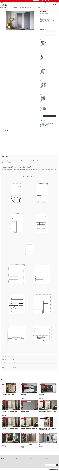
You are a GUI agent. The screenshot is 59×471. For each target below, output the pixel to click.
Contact (52, 2)
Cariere (45, 2)
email (46, 464)
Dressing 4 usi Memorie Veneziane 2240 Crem (10, 394)
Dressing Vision (23, 394)
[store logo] (3, 5)
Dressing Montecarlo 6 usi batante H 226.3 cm (10, 411)
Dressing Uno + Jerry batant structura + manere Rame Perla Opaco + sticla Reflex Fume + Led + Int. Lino (29, 444)
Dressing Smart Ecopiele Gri (26, 411)
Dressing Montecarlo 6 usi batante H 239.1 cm (10, 428)
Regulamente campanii (19, 465)
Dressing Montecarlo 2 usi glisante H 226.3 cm (47, 411)
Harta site (31, 465)
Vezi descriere (42, 22)
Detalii (2, 154)
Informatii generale (32, 459)
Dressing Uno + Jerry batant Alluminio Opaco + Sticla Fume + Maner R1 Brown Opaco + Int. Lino (48, 444)
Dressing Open (42, 394)
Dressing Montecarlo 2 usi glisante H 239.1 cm (29, 428)
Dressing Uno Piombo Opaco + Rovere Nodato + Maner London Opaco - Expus (48, 429)
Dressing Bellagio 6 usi (6, 443)
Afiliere (3, 465)
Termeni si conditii (18, 460)
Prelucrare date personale (19, 459)
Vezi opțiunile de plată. (50, 123)
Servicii (49, 2)
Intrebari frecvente (32, 460)
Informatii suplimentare (6, 354)
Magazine (2, 2)
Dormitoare (2, 10)
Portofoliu (56, 2)
